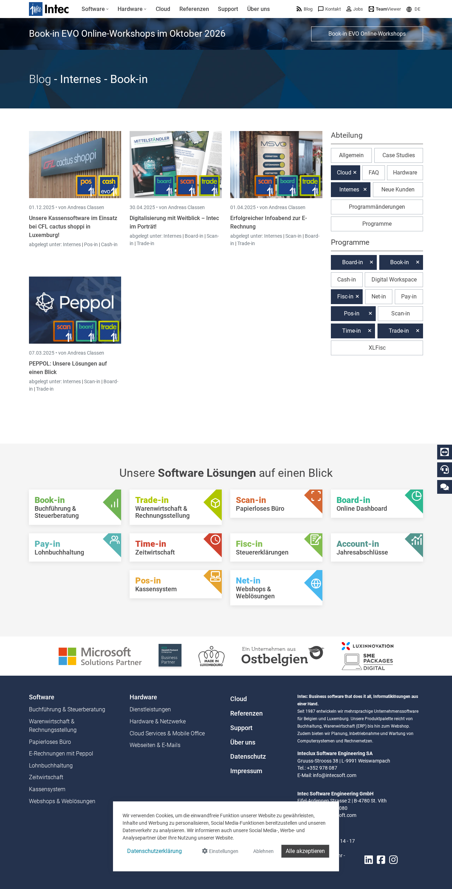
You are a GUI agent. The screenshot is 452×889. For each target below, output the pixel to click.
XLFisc (377, 347)
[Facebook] (381, 859)
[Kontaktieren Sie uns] (444, 486)
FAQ (374, 172)
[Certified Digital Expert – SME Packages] (367, 655)
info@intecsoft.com (334, 775)
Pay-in (409, 296)
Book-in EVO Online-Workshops (367, 33)
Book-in (399, 262)
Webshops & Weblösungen (62, 801)
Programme (377, 223)
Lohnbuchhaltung (51, 765)
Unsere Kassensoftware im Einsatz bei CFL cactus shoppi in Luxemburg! (73, 226)
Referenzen (246, 713)
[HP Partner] (170, 655)
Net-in (378, 296)
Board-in (194, 236)
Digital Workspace (394, 279)
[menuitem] (95, 9)
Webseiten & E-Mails (155, 745)
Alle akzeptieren (305, 851)
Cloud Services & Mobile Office (167, 733)
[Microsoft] (100, 655)
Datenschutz (248, 756)
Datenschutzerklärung (154, 851)
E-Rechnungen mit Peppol (61, 753)
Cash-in (109, 244)
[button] (413, 9)
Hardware (405, 172)
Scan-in (293, 236)
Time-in (351, 330)
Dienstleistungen (150, 709)
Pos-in (91, 244)
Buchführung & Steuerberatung (67, 709)
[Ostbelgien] (283, 655)
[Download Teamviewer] (444, 452)
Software (41, 697)
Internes (72, 244)
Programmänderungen (377, 206)
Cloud (344, 172)
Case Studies (398, 155)
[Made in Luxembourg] (211, 655)
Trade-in (145, 243)
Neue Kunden (398, 189)
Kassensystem (47, 789)
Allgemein (351, 155)
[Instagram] (393, 859)
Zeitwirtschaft (46, 777)
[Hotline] (444, 469)
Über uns (242, 742)
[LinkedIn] (368, 859)
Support (241, 727)
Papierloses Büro (50, 742)
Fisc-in (345, 296)
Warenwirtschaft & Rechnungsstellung (53, 725)
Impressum (246, 771)
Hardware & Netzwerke (158, 721)
